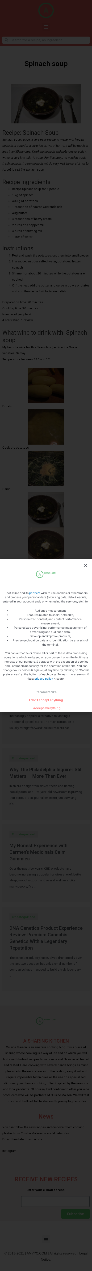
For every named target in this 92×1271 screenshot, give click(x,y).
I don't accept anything (46, 700)
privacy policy (44, 678)
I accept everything (46, 708)
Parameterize (46, 692)
